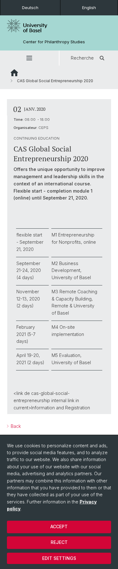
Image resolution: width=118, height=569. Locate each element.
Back (15, 426)
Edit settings (59, 558)
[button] (29, 58)
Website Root (14, 72)
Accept (59, 526)
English (89, 7)
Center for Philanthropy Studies (54, 42)
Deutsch (30, 7)
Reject (59, 542)
